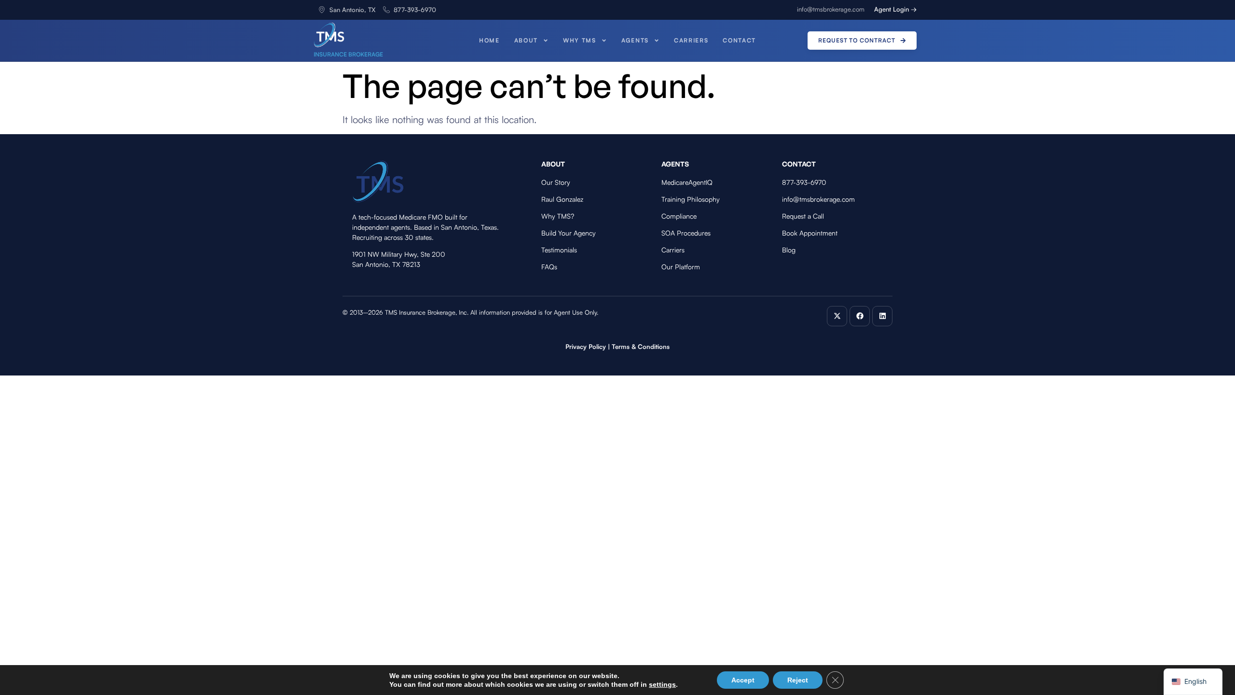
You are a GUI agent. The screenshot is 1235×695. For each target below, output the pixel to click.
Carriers (691, 40)
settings (662, 684)
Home (489, 40)
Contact (739, 40)
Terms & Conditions (641, 346)
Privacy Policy (585, 346)
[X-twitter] (837, 316)
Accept (743, 680)
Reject (797, 680)
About (526, 40)
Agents (635, 40)
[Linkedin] (882, 316)
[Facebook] (860, 316)
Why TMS (579, 40)
